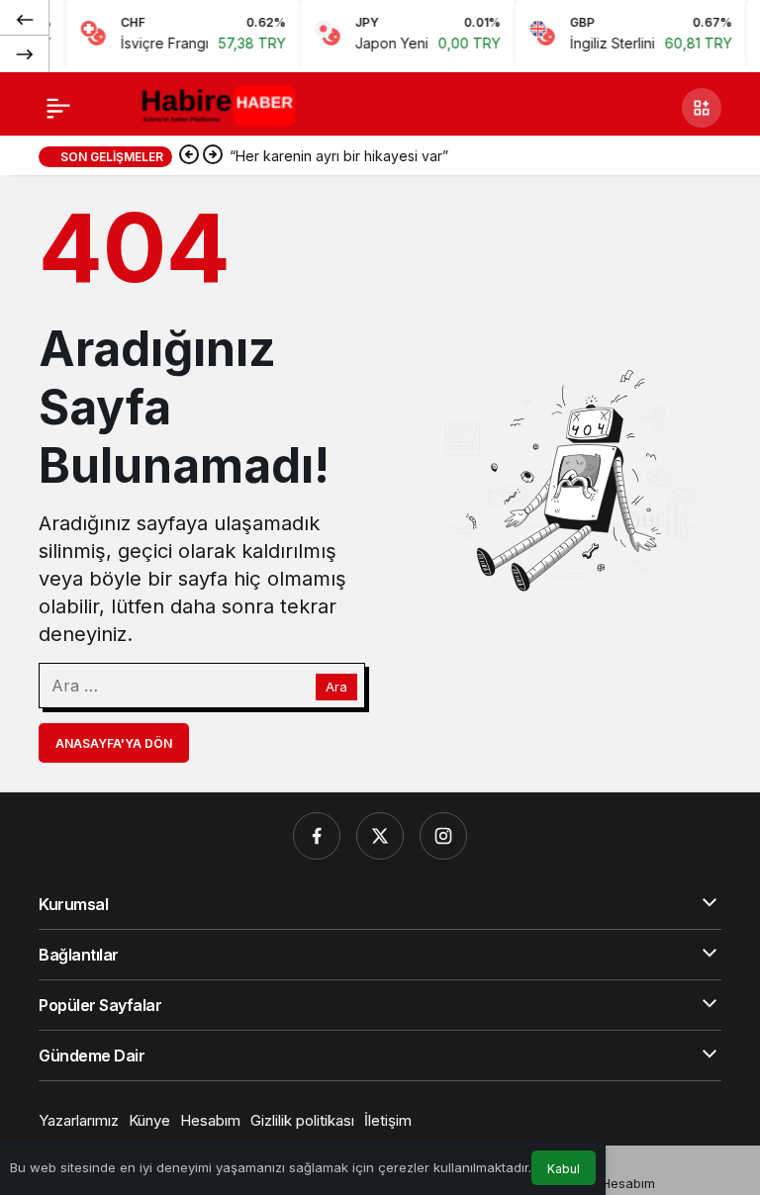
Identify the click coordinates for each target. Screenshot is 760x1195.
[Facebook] (316, 836)
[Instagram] (443, 836)
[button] (701, 108)
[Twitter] (380, 836)
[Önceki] (24, 19)
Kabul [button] (563, 1168)
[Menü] (58, 108)
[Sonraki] (24, 53)
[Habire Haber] (222, 106)
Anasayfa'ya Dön (113, 743)
